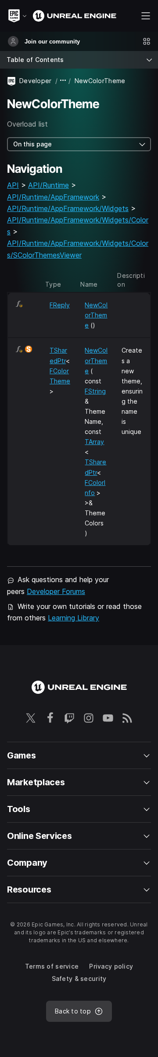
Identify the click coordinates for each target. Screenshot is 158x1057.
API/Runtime (48, 185)
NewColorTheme (96, 315)
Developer (35, 80)
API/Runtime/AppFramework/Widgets (68, 208)
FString (95, 391)
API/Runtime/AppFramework (53, 197)
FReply (60, 305)
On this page (32, 144)
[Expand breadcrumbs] (63, 80)
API (13, 185)
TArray (94, 441)
